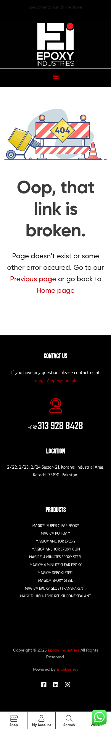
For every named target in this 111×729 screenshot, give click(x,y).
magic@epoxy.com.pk (55, 380)
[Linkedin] (56, 684)
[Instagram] (67, 684)
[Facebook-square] (44, 684)
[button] (55, 76)
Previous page (33, 279)
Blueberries (67, 669)
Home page (55, 290)
